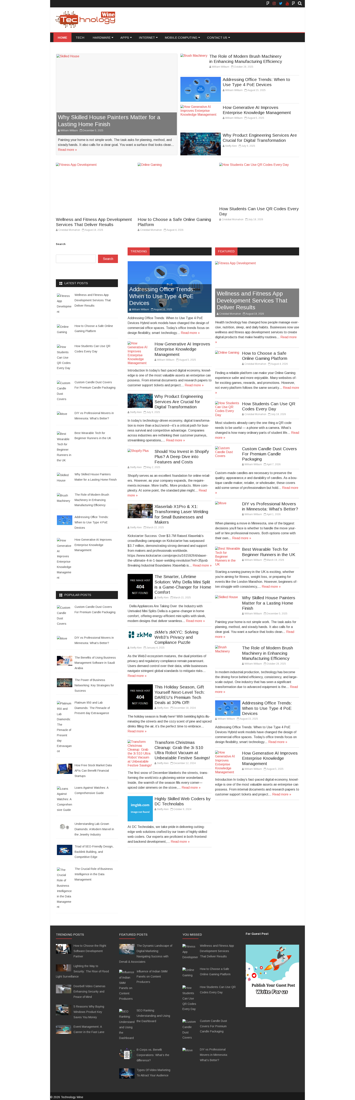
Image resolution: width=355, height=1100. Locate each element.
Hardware (102, 37)
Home (62, 37)
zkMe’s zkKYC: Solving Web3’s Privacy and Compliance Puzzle (176, 637)
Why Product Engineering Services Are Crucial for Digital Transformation (178, 401)
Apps (124, 37)
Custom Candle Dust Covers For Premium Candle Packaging (269, 453)
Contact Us (217, 37)
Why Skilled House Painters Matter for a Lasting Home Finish (268, 602)
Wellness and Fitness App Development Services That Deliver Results (252, 300)
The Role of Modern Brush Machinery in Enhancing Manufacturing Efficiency (267, 652)
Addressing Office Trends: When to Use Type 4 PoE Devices (162, 296)
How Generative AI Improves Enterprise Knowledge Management (182, 349)
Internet (147, 37)
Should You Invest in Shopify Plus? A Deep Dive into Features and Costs (181, 456)
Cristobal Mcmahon (69, 230)
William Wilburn (69, 130)
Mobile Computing (181, 37)
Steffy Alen (231, 145)
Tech (80, 37)
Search (61, 244)
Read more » (67, 149)
